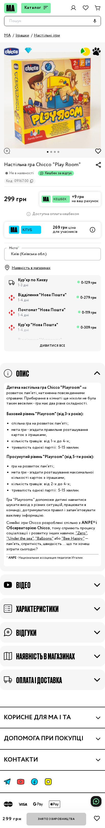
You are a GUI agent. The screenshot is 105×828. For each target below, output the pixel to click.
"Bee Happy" (72, 538)
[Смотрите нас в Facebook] (34, 781)
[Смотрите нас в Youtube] (20, 781)
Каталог (33, 8)
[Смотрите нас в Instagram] (48, 781)
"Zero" (81, 533)
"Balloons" (44, 538)
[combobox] (52, 254)
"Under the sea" (20, 538)
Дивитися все (52, 346)
